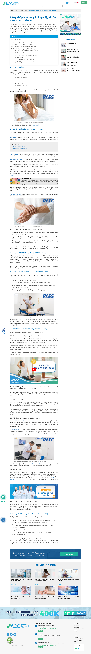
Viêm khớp (13, 137)
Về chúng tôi (76, 625)
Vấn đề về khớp (23, 10)
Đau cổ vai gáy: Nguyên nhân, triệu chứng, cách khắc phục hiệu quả (72, 64)
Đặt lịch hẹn (69, 554)
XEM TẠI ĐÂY (35, 125)
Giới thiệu (49, 5)
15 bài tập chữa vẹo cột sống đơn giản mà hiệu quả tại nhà (73, 70)
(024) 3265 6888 (43, 645)
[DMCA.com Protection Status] (10, 640)
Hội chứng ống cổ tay (16, 159)
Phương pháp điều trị (76, 5)
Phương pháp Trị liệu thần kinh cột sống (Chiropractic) (25, 421)
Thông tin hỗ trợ (57, 5)
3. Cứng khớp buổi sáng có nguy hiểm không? (22, 44)
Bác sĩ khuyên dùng (78, 640)
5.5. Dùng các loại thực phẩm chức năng (25, 59)
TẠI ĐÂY (12, 175)
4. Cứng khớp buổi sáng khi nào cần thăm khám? (23, 46)
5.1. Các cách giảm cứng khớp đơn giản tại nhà (26, 50)
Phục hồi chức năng (44, 464)
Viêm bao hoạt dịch (15, 194)
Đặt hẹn (84, 2)
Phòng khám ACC (15, 429)
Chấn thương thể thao (26, 178)
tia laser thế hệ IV (22, 479)
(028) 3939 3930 (43, 628)
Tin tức (17, 10)
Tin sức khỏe (76, 630)
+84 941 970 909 (53, 637)
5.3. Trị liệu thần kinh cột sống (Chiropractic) (26, 55)
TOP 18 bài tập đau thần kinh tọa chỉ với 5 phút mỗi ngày (73, 51)
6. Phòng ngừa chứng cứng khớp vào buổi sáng (23, 62)
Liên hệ (75, 631)
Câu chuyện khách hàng (79, 628)
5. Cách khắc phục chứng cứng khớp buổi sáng (23, 49)
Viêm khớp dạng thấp (19, 147)
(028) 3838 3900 (43, 637)
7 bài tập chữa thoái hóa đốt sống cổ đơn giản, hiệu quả (73, 57)
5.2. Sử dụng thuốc (19, 53)
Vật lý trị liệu (33, 464)
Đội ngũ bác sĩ (77, 627)
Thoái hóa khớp (14, 154)
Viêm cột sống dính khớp (20, 148)
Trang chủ (42, 5)
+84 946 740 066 (53, 628)
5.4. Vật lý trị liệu (19, 57)
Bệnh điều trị (66, 5)
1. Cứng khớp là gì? (16, 39)
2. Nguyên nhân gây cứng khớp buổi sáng (21, 42)
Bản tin (85, 5)
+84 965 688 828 (53, 645)
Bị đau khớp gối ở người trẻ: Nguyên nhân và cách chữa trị (73, 45)
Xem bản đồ (40, 630)
